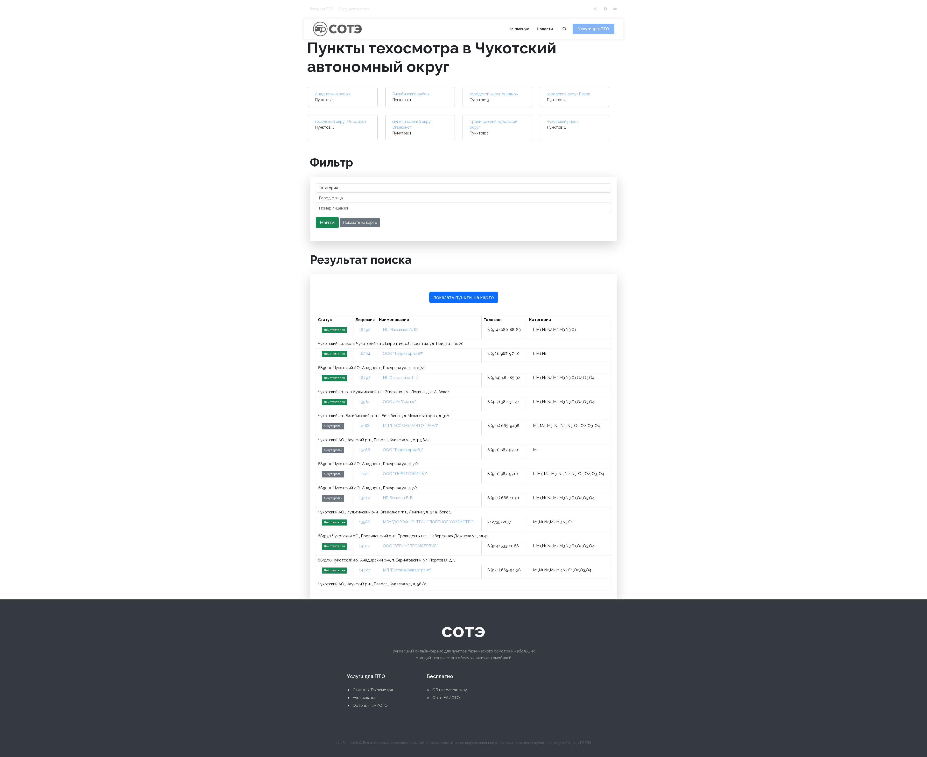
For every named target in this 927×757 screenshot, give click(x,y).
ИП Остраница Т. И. (401, 377)
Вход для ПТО (322, 9)
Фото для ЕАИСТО (370, 705)
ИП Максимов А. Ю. (400, 329)
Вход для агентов (354, 9)
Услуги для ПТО (593, 29)
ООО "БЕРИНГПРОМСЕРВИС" (410, 546)
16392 (364, 329)
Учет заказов (365, 697)
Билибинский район (410, 94)
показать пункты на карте (463, 297)
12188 (364, 425)
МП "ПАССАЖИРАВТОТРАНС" (410, 425)
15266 (364, 450)
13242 (364, 498)
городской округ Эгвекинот (341, 121)
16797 (364, 377)
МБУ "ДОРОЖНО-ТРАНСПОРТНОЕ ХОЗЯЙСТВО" (429, 522)
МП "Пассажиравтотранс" (407, 570)
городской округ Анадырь (494, 94)
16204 (364, 353)
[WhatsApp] (596, 9)
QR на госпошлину (449, 690)
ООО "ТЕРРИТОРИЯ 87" (405, 473)
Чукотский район (563, 121)
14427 (364, 570)
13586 (364, 522)
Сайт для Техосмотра (373, 690)
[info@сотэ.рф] (615, 9)
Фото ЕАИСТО (446, 697)
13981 (364, 402)
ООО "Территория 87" (403, 353)
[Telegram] (605, 9)
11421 (364, 473)
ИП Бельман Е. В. (398, 498)
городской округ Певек (568, 94)
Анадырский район (332, 94)
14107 (364, 546)
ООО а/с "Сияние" (399, 402)
